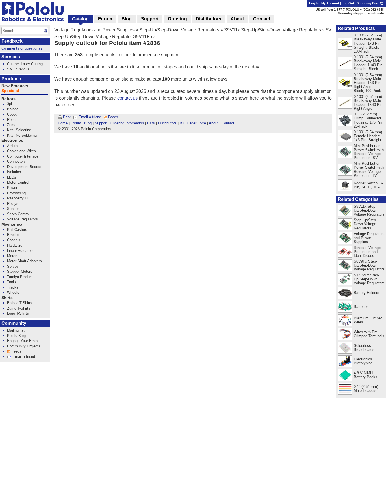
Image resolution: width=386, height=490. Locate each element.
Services (10, 56)
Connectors (16, 161)
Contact (228, 123)
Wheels (13, 292)
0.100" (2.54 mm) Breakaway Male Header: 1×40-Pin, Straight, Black (368, 63)
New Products (14, 86)
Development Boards (24, 167)
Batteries (361, 306)
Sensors (14, 209)
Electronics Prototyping (363, 361)
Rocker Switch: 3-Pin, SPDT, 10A (368, 185)
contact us (127, 98)
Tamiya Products (21, 277)
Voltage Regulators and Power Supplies (94, 29)
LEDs (11, 177)
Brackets (14, 235)
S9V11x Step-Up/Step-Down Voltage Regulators (272, 29)
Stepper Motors (19, 271)
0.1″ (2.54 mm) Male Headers (366, 388)
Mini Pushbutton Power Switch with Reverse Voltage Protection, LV (369, 169)
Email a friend (90, 117)
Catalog (80, 18)
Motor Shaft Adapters (24, 261)
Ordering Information (127, 123)
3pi (9, 104)
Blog (88, 123)
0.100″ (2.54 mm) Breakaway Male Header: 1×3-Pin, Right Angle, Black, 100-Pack (368, 83)
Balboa (12, 109)
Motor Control (18, 182)
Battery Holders (366, 293)
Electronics (12, 140)
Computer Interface (22, 156)
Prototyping (16, 193)
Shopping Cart (368, 3)
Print (67, 117)
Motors (12, 256)
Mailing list (16, 330)
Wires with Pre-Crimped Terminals (369, 334)
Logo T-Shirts (18, 313)
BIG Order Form (193, 123)
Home (63, 123)
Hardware (14, 245)
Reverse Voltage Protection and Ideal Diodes (367, 252)
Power (12, 188)
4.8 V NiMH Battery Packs (365, 375)
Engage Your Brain (22, 341)
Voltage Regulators (22, 219)
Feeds (113, 117)
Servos (13, 266)
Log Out (348, 3)
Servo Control (18, 214)
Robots (8, 99)
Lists (151, 123)
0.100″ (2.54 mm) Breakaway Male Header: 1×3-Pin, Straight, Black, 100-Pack (368, 43)
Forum (76, 123)
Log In (314, 3)
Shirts (7, 298)
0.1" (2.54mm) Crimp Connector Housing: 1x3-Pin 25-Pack (368, 120)
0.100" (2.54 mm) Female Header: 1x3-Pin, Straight (368, 136)
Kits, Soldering (19, 130)
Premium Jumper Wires (368, 320)
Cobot (12, 114)
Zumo (11, 125)
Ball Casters (17, 229)
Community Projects (23, 346)
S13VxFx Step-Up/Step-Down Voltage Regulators (369, 279)
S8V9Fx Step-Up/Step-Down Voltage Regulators (369, 265)
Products (11, 78)
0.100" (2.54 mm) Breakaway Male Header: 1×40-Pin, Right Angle (368, 102)
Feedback (12, 41)
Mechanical (12, 224)
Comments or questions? (21, 48)
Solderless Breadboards (364, 347)
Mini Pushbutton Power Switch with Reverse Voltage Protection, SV (369, 152)
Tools (11, 282)
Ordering (177, 18)
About (213, 123)
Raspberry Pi (17, 198)
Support (101, 123)
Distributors (167, 123)
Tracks (12, 287)
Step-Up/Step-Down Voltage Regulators (179, 29)
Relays (12, 203)
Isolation (14, 172)
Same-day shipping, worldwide (361, 13)
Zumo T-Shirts (18, 308)
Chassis (13, 240)
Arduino (13, 146)
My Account (330, 3)
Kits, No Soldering (22, 135)
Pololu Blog (16, 336)
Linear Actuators (20, 250)
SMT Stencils (18, 69)
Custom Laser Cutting (25, 64)
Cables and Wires (21, 151)
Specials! (10, 91)
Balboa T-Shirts (19, 303)
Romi (11, 119)
